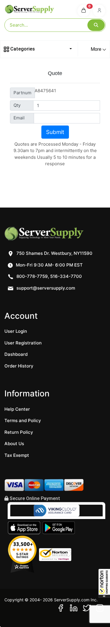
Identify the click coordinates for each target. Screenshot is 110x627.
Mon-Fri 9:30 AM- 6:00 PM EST (49, 265)
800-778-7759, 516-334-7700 (48, 276)
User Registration (23, 343)
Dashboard (16, 354)
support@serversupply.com (45, 288)
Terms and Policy (22, 420)
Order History (18, 366)
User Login (15, 331)
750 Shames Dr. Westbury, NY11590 (53, 253)
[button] (104, 583)
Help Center (17, 409)
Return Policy (18, 432)
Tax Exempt (16, 455)
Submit (55, 132)
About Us (14, 443)
